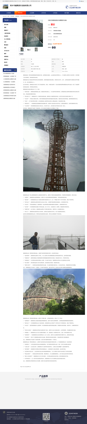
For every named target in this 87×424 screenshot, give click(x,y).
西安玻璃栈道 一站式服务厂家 (9, 92)
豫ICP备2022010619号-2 (20, 414)
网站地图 (28, 418)
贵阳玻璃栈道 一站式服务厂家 (9, 76)
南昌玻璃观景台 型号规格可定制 (9, 87)
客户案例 (67, 12)
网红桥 (5, 62)
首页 (8, 16)
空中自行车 (6, 50)
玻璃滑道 (6, 56)
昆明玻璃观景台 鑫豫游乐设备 (9, 90)
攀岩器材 (6, 44)
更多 (15, 70)
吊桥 (5, 42)
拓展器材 (6, 65)
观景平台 (6, 59)
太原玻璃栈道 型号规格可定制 (9, 95)
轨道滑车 (6, 36)
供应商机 (20, 12)
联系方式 (78, 12)
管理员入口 (23, 418)
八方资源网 (14, 418)
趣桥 (5, 53)
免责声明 (19, 418)
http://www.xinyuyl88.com (25, 366)
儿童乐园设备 (7, 33)
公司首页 (8, 12)
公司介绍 (43, 12)
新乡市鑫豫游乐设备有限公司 (12, 417)
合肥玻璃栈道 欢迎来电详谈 (9, 84)
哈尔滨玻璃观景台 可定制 (8, 73)
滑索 (5, 27)
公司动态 (55, 12)
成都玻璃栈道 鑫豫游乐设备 (9, 98)
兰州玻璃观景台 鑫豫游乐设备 (9, 79)
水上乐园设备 (7, 39)
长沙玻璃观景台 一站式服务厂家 (9, 81)
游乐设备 (6, 24)
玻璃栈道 (17, 16)
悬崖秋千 (6, 30)
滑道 (5, 47)
